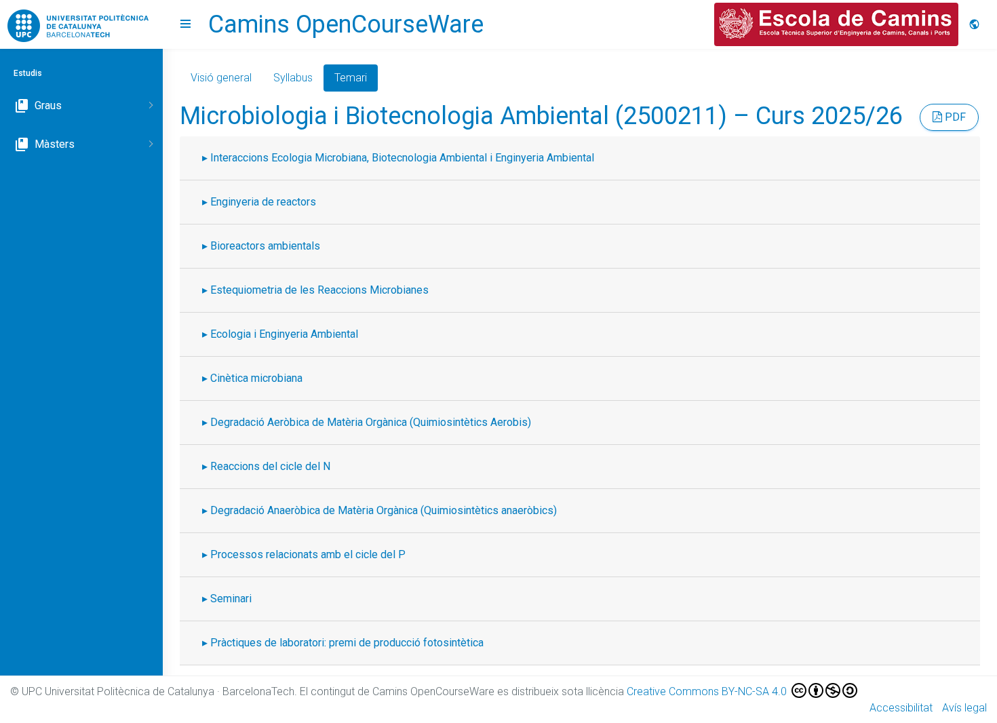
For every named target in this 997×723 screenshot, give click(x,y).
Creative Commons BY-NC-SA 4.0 (708, 691)
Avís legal (964, 707)
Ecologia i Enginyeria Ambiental (284, 334)
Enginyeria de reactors (263, 201)
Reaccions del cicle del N (270, 466)
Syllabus (293, 77)
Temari (350, 77)
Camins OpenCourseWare (346, 24)
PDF (954, 117)
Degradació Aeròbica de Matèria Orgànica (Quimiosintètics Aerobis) (370, 422)
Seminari (231, 598)
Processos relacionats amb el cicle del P (308, 554)
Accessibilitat (901, 707)
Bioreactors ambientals (265, 245)
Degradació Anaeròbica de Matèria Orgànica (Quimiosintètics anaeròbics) (383, 510)
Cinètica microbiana (256, 378)
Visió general (221, 77)
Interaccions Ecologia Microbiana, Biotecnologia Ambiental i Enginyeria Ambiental (402, 157)
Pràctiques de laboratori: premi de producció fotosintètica (347, 642)
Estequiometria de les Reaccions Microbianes (319, 290)
